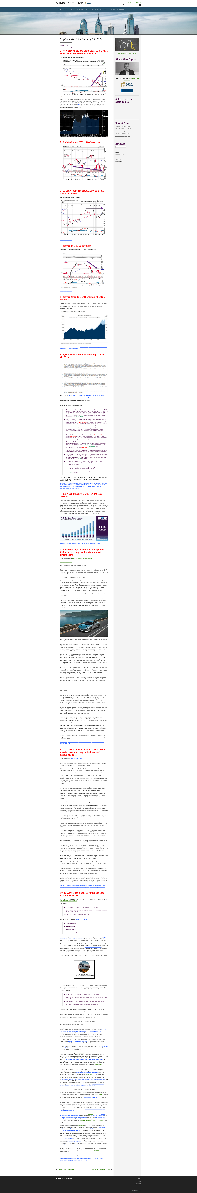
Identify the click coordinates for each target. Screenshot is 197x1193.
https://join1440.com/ (76, 758)
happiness (96, 1150)
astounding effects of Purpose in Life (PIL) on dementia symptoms (84, 1059)
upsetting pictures (67, 1117)
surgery (93, 1115)
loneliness (93, 1120)
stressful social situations (79, 1117)
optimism (81, 1125)
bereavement (76, 1115)
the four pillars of (80, 919)
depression (89, 1074)
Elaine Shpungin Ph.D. (68, 901)
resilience (87, 919)
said (79, 104)
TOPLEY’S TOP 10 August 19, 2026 (122, 131)
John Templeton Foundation (93, 947)
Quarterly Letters (92, 9)
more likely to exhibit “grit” (91, 1097)
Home (59, 9)
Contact (72, 9)
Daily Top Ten (119, 154)
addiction (82, 1120)
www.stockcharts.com (66, 184)
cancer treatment (67, 1115)
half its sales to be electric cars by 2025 (88, 599)
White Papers (104, 9)
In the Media (80, 9)
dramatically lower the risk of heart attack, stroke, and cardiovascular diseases (83, 1079)
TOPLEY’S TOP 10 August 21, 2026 (122, 126)
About (65, 9)
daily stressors (100, 1115)
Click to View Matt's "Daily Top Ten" (127, 53)
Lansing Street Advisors (118, 9)
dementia (81, 1053)
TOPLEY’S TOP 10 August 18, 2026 (122, 133)
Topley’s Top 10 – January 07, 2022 (101, 1169)
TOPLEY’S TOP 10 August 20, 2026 (123, 128)
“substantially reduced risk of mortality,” (87, 1072)
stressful (90, 1114)
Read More (126, 90)
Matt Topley (69, 47)
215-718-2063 (135, 2)
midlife (63, 1145)
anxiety (88, 1120)
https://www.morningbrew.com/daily (82, 558)
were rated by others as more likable (78, 1041)
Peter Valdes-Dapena (66, 562)
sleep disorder (84, 1080)
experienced (70, 1141)
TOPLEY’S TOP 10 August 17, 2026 (122, 136)
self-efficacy (98, 1094)
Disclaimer (119, 161)
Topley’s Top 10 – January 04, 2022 (67, 1169)
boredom (101, 1120)
